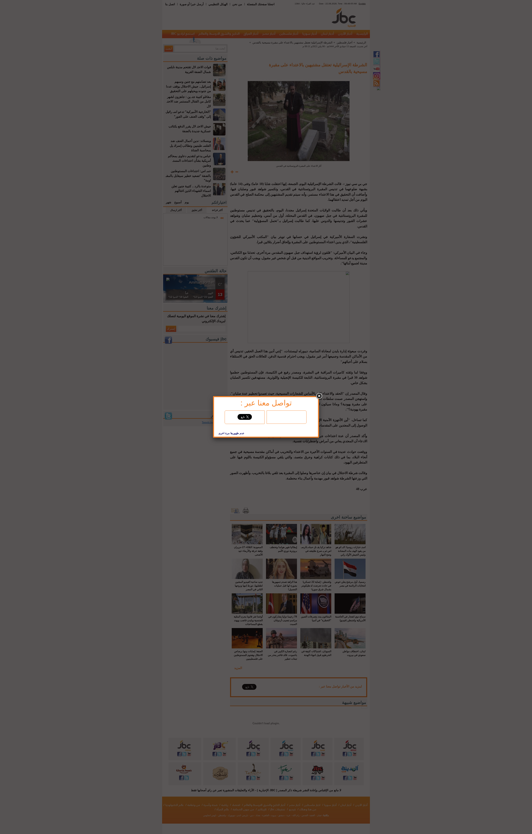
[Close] (319, 396)
